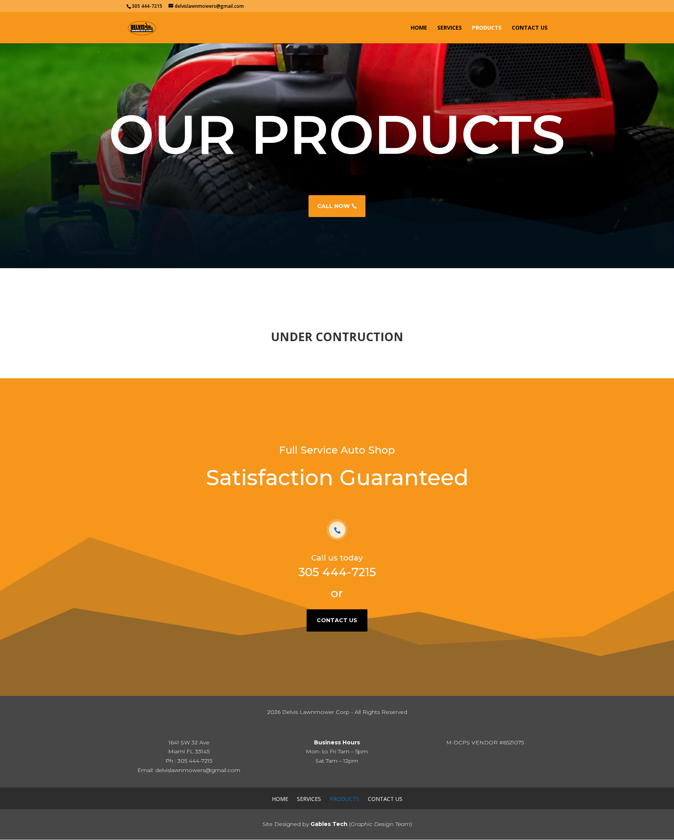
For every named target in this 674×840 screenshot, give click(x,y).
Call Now (333, 206)
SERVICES (449, 28)
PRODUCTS (487, 28)
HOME (419, 28)
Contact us (337, 620)
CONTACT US (530, 28)
